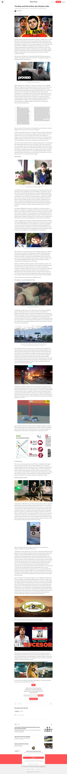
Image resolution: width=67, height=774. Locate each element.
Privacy (35, 766)
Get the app (39, 769)
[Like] (15, 14)
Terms (38, 766)
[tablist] (19, 711)
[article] (33, 730)
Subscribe (58, 1)
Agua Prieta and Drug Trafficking (22, 736)
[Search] (52, 2)
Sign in (63, 1)
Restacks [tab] (21, 711)
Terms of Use (39, 760)
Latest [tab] (18, 724)
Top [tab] (15, 724)
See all (16, 751)
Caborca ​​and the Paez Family (21, 743)
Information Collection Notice (33, 761)
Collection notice (43, 766)
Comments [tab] (17, 711)
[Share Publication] (54, 2)
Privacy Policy (41, 761)
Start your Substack (30, 769)
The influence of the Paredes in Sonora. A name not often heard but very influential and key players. (27, 731)
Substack (28, 771)
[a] (33, 533)
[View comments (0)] (18, 14)
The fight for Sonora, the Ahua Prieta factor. (22, 738)
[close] (43, 747)
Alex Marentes (19, 10)
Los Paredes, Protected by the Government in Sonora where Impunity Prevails (27, 728)
